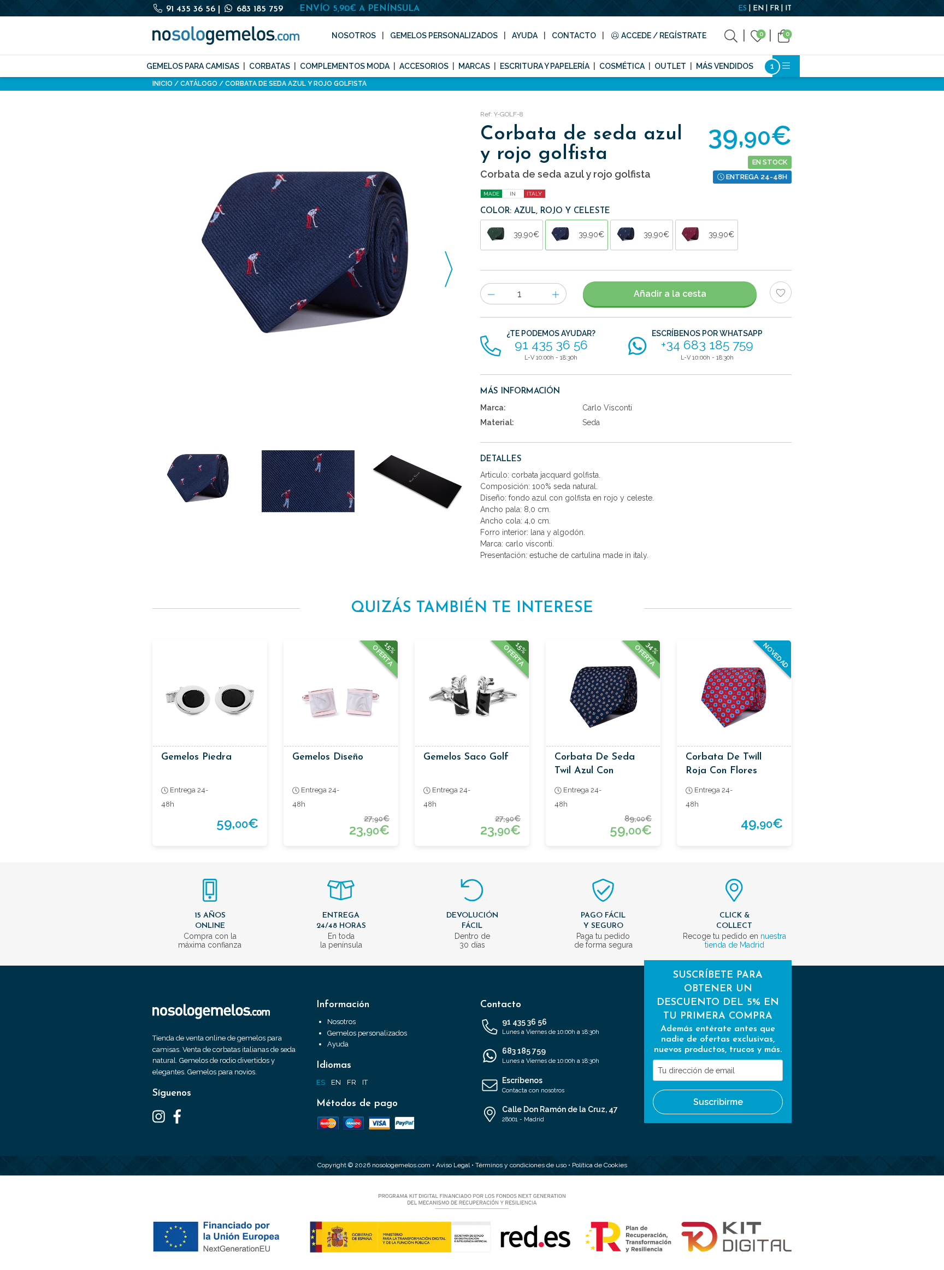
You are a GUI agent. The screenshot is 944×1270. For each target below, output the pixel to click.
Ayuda (525, 35)
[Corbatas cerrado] (417, 481)
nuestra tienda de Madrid (745, 940)
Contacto (574, 35)
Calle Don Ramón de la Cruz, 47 (560, 1114)
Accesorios (424, 66)
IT (788, 8)
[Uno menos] (491, 293)
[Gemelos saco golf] (472, 697)
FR (774, 8)
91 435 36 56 (190, 9)
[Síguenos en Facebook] (177, 1116)
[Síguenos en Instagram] (158, 1116)
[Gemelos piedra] (209, 697)
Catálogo (198, 83)
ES (742, 8)
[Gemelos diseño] (341, 697)
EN (758, 8)
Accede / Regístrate (663, 35)
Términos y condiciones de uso (521, 1165)
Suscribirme (718, 1102)
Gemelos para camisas (192, 66)
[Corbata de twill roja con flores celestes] (734, 697)
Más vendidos (724, 66)
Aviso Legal (453, 1165)
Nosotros (354, 35)
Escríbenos (533, 1085)
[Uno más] (556, 293)
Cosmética (622, 66)
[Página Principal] (225, 35)
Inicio (162, 83)
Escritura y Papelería (544, 66)
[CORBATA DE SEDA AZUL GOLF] (308, 263)
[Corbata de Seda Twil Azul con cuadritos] (603, 697)
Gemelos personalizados (444, 35)
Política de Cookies (599, 1165)
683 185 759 (258, 9)
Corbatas (269, 66)
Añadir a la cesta (670, 294)
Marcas (474, 66)
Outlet (670, 66)
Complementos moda (345, 66)
